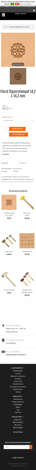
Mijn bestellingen (18, 422)
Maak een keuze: (7, 117)
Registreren (18, 420)
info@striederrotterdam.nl (16, 354)
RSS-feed (18, 412)
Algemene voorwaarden (18, 376)
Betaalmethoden (18, 384)
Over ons (18, 373)
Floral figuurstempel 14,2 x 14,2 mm (19, 27)
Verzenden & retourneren (18, 387)
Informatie (5, 163)
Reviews (23, 163)
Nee (17, 4)
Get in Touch (18, 432)
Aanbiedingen (18, 404)
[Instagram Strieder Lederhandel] (19, 436)
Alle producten (18, 399)
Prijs (4, 106)
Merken (18, 407)
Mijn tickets (18, 425)
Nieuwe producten (18, 402)
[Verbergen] (34, 10)
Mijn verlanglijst (18, 428)
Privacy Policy (18, 381)
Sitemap (18, 392)
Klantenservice (18, 389)
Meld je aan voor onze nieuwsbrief (18, 442)
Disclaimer (18, 379)
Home (5, 27)
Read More (5, 154)
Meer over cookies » (26, 4)
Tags (18, 410)
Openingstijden (18, 371)
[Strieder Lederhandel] (20, 15)
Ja (12, 4)
